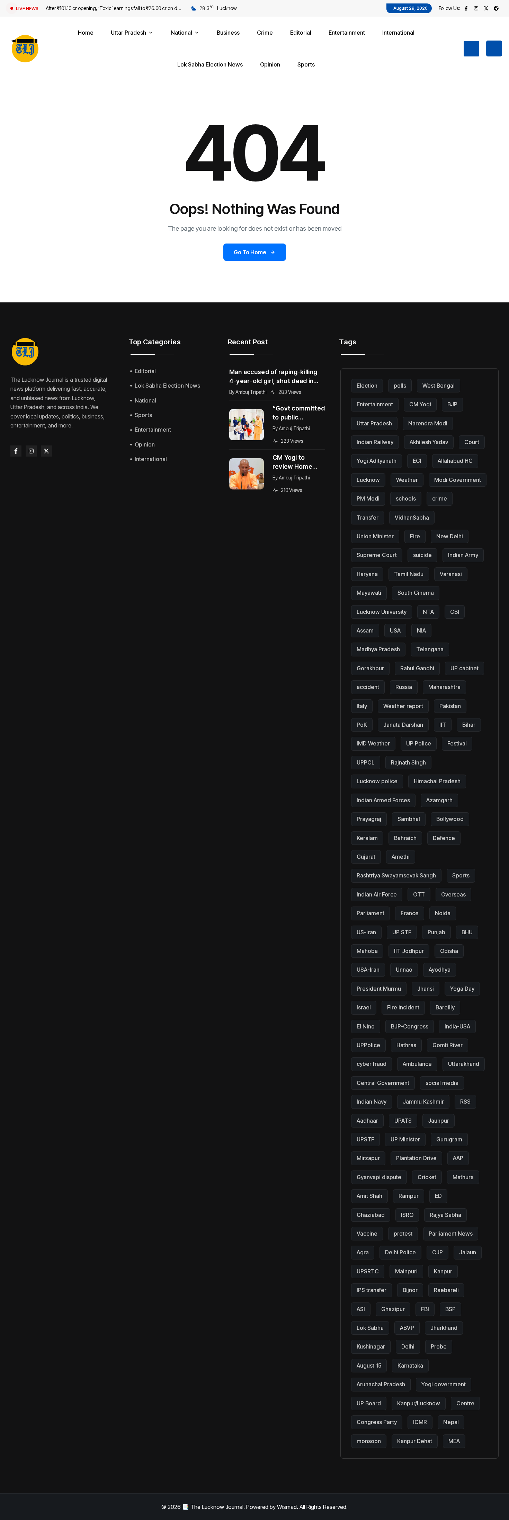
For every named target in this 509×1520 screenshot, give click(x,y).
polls (400, 385)
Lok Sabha (370, 1327)
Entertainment (375, 404)
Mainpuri (406, 1271)
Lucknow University (382, 611)
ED (438, 1195)
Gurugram (449, 1139)
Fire (415, 536)
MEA (454, 1441)
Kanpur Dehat (414, 1441)
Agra (363, 1252)
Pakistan (450, 705)
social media (442, 1082)
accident (368, 686)
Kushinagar (371, 1346)
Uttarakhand (463, 1063)
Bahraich (405, 837)
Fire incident (403, 1007)
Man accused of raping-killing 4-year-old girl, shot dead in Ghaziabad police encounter (273, 377)
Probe (439, 1346)
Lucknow (368, 479)
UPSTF (365, 1139)
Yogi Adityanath (376, 460)
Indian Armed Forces (383, 800)
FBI (425, 1309)
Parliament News (451, 1233)
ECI (417, 460)
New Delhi (449, 536)
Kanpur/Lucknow (418, 1403)
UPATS (403, 1120)
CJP (437, 1252)
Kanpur (443, 1271)
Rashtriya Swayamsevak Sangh (396, 875)
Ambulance (417, 1063)
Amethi (401, 856)
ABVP (407, 1327)
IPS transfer (371, 1290)
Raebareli (446, 1290)
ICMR (420, 1422)
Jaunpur (438, 1120)
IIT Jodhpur (409, 950)
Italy (362, 705)
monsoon (369, 1441)
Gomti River (447, 1045)
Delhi (407, 1346)
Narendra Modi (427, 423)
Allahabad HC (455, 460)
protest (403, 1233)
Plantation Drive (416, 1158)
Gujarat (366, 856)
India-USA (457, 1026)
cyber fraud (371, 1063)
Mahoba (367, 950)
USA (395, 630)
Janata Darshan (403, 724)
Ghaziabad (371, 1214)
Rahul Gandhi (417, 668)
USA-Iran (368, 969)
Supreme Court (377, 554)
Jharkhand (443, 1327)
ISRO (407, 1214)
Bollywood (450, 818)
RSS (465, 1101)
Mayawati (369, 592)
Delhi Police (400, 1252)
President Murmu (379, 988)
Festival (457, 743)
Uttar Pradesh (374, 423)
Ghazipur (393, 1309)
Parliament (370, 913)
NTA (428, 611)
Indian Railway (375, 442)
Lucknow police (377, 781)
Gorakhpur (370, 668)
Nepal (451, 1422)
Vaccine (367, 1233)
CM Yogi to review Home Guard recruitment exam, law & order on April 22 (298, 462)
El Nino (366, 1026)
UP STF (401, 932)
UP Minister (405, 1139)
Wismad (287, 1506)
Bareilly (445, 1007)
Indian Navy (371, 1101)
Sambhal (409, 818)
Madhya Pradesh (378, 649)
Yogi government (443, 1384)
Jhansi (425, 988)
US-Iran (366, 932)
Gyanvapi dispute (379, 1177)
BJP (452, 404)
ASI (361, 1309)
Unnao (404, 969)
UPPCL (366, 762)
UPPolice (368, 1045)
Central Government (383, 1082)
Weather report (403, 705)
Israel (364, 1007)
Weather (407, 479)
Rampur (409, 1195)
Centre (465, 1403)
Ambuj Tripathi (251, 392)
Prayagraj (369, 818)
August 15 (369, 1365)
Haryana (367, 574)
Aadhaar (367, 1120)
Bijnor (410, 1290)
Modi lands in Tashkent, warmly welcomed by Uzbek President (113, 8)
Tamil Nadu (408, 574)
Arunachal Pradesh (381, 1384)
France (410, 913)
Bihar (468, 724)
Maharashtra (444, 686)
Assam (365, 630)
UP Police (418, 743)
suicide (422, 554)
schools (406, 498)
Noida (442, 913)
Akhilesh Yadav (429, 442)
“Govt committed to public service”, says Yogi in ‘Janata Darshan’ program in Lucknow (299, 413)
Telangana (430, 649)
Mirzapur (368, 1158)
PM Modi (368, 498)
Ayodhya (439, 969)
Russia (403, 686)
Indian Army (463, 554)
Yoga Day (462, 988)
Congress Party (377, 1422)
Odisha (449, 950)
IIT (442, 724)
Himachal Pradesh (437, 781)
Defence (444, 837)
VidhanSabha (412, 517)
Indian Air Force (377, 894)
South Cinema (416, 592)
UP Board (369, 1403)
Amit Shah (369, 1195)
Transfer (367, 517)
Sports (461, 875)
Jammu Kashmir (423, 1101)
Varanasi (451, 574)
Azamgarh (439, 800)
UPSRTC (368, 1271)
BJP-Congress (409, 1026)
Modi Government (457, 479)
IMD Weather (373, 743)
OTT (419, 894)
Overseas (453, 894)
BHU (467, 932)
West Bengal (438, 385)
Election (367, 385)
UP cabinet (464, 668)
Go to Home (250, 252)
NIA (421, 630)
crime (439, 498)
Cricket (427, 1177)
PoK (362, 724)
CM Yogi (420, 404)
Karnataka (410, 1365)
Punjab (436, 932)
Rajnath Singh (408, 762)
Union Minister (375, 536)
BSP (450, 1309)
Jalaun (467, 1252)
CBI (454, 611)
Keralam (367, 837)
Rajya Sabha (445, 1214)
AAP (458, 1158)
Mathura (463, 1177)
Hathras (406, 1045)
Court (471, 442)
